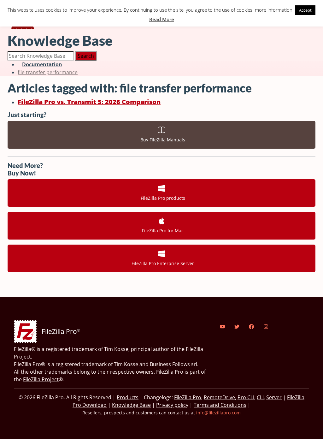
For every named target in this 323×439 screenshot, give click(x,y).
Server (274, 397)
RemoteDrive (219, 397)
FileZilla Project (41, 379)
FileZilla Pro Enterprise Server (161, 263)
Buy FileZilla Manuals (161, 140)
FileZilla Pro (187, 397)
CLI (260, 397)
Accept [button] (305, 10)
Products (127, 397)
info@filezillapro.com (218, 413)
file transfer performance (48, 72)
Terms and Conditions (220, 404)
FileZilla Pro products (161, 198)
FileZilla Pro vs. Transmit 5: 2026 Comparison (89, 102)
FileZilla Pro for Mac (161, 231)
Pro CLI (246, 397)
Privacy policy (172, 404)
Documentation (42, 64)
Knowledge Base (131, 404)
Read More (161, 19)
